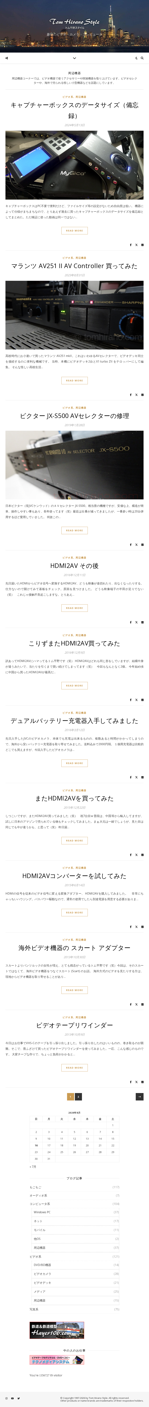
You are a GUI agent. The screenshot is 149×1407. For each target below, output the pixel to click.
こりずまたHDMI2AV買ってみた (74, 643)
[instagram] (6, 1398)
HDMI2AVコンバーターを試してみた (74, 876)
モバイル (39, 1230)
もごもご (35, 1187)
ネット (38, 1221)
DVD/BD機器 (42, 1265)
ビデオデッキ (42, 1283)
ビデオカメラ (42, 1274)
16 (36, 1145)
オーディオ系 (38, 1195)
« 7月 (33, 1167)
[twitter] (18, 1398)
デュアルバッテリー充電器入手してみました (74, 720)
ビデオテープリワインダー (74, 1025)
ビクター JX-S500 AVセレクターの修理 (74, 415)
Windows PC (42, 1212)
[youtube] (12, 1398)
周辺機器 (81, 96)
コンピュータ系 (40, 1204)
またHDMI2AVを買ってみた (74, 798)
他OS (37, 1239)
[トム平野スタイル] (74, 23)
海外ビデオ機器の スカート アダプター (75, 947)
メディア (39, 1292)
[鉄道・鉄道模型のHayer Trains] (74, 1330)
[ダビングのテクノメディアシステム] (74, 1360)
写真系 (34, 1309)
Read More (74, 230)
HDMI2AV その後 (74, 565)
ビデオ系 (68, 96)
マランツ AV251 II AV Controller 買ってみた (74, 266)
